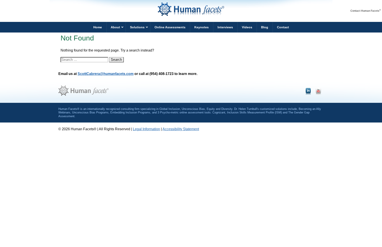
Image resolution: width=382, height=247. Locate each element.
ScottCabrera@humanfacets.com (106, 74)
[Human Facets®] (191, 15)
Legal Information (146, 129)
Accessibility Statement (180, 129)
